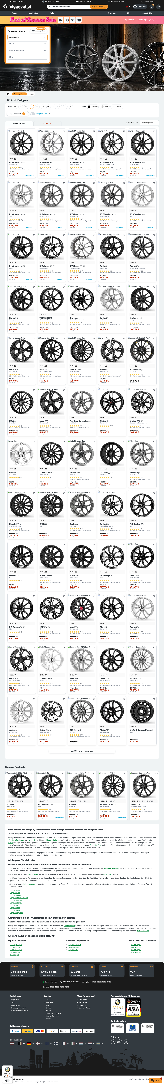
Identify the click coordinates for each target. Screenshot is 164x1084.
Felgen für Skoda (16, 900)
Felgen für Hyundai (16, 913)
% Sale (47, 124)
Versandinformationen (53, 1013)
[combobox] (27, 37)
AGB (13, 1002)
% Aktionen (112, 13)
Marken (52, 13)
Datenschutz (15, 1005)
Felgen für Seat (15, 908)
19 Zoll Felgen (136, 950)
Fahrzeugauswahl (30, 884)
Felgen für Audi (15, 893)
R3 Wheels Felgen (16, 950)
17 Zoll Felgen (136, 947)
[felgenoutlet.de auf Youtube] (126, 1041)
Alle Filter (19, 114)
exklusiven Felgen (52, 840)
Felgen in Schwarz (75, 945)
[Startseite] (8, 94)
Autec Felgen (14, 955)
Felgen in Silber (74, 947)
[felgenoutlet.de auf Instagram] (119, 1041)
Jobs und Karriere (85, 1008)
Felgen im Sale (95, 845)
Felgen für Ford (15, 905)
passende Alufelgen (111, 868)
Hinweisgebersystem (18, 1008)
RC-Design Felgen (16, 945)
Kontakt (48, 1008)
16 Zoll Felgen (136, 952)
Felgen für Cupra (16, 903)
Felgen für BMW (15, 895)
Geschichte (83, 1002)
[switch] (7, 1080)
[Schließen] (153, 20)
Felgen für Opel (15, 910)
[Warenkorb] (158, 6)
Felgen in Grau (73, 950)
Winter (10, 843)
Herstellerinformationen (19, 1011)
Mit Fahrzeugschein (38, 30)
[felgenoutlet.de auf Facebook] (113, 1041)
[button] (25, 996)
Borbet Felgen (15, 947)
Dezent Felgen (15, 952)
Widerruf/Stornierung (53, 1016)
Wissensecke (33, 874)
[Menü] (11, 1066)
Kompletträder (69, 926)
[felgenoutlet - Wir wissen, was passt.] (17, 7)
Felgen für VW (15, 890)
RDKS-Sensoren (143, 931)
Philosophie (83, 1000)
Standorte (82, 1005)
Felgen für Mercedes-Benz (19, 898)
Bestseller (32, 840)
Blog (128, 13)
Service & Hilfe (147, 13)
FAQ (47, 1000)
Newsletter (49, 1002)
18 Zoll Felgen (136, 945)
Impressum (15, 1000)
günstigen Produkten (16, 840)
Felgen (14, 13)
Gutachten (107, 874)
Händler (48, 1011)
